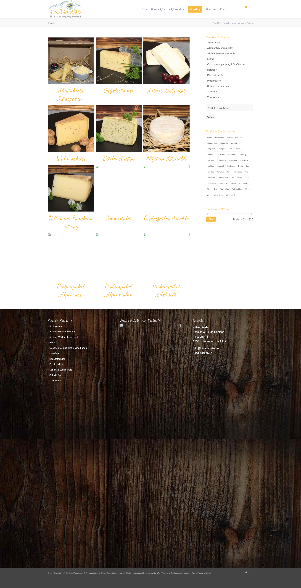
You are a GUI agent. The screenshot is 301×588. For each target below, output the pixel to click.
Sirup (209, 189)
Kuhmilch (220, 171)
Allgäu (209, 137)
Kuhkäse (210, 171)
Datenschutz (148, 573)
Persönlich (211, 177)
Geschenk (233, 160)
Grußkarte (244, 160)
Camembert (211, 154)
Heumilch (220, 166)
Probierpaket (223, 177)
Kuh (247, 166)
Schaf (247, 177)
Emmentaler (232, 154)
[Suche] (233, 9)
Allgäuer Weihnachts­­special (221, 53)
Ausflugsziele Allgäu (122, 573)
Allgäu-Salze (219, 137)
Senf (245, 183)
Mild (246, 171)
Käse (229, 171)
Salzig (239, 177)
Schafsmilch (223, 183)
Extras (210, 58)
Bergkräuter (211, 148)
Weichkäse (224, 189)
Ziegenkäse (218, 194)
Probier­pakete (214, 80)
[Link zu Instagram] (246, 572)
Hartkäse (210, 166)
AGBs (157, 573)
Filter (211, 219)
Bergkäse (223, 148)
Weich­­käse (213, 96)
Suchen (210, 117)
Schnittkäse (235, 183)
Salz (232, 177)
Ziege (209, 194)
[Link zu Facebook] (250, 572)
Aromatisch (235, 143)
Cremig (221, 154)
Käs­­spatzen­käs (215, 75)
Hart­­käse (212, 69)
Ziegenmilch (230, 194)
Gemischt (222, 160)
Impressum (137, 573)
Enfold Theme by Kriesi (201, 573)
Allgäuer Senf (212, 143)
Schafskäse (211, 183)
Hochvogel (231, 166)
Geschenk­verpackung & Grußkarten (226, 64)
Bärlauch (238, 148)
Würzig (247, 189)
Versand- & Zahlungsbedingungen (175, 573)
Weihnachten (237, 189)
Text (215, 189)
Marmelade (238, 171)
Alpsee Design (107, 573)
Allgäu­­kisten (213, 42)
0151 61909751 (203, 353)
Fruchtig (243, 154)
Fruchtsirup (211, 160)
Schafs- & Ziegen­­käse (218, 85)
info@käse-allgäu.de (206, 348)
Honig (240, 166)
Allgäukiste (224, 143)
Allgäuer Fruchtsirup (234, 137)
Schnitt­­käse (213, 91)
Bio (231, 148)
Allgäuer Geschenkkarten (220, 47)
